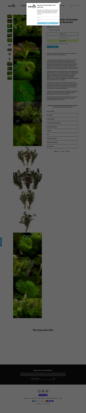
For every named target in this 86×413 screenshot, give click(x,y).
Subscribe (48, 23)
